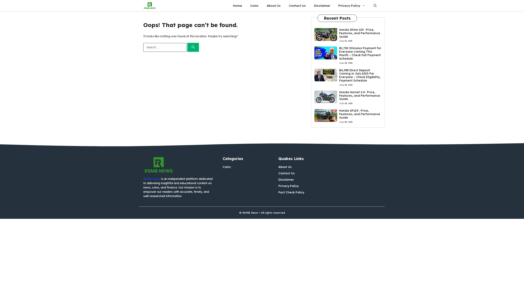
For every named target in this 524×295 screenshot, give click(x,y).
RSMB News (151, 179)
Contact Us (297, 6)
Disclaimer (322, 6)
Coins (254, 6)
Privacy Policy (349, 6)
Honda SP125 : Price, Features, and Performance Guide (359, 114)
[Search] (193, 47)
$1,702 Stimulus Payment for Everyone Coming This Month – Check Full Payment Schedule (360, 53)
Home (237, 6)
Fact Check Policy (291, 192)
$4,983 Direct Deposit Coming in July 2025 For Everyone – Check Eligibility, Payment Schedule (359, 75)
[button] (375, 5)
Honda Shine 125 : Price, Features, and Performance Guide (359, 33)
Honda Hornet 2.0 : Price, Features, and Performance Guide (359, 95)
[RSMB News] (149, 5)
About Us (274, 6)
